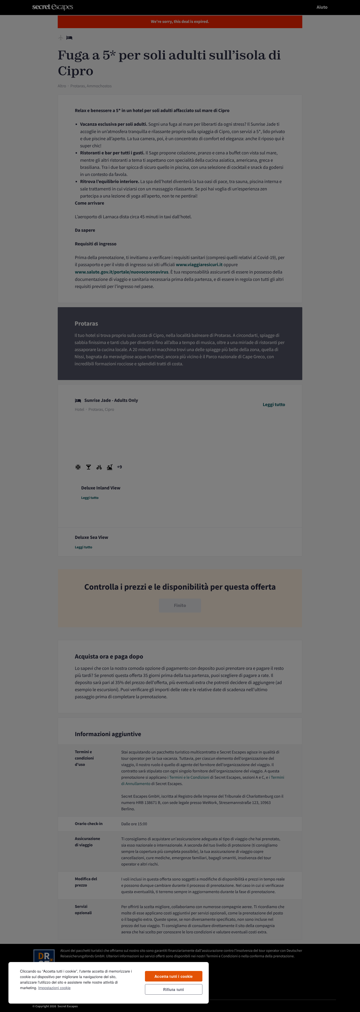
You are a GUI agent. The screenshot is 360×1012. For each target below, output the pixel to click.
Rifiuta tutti (173, 989)
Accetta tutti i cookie (173, 976)
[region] (108, 983)
